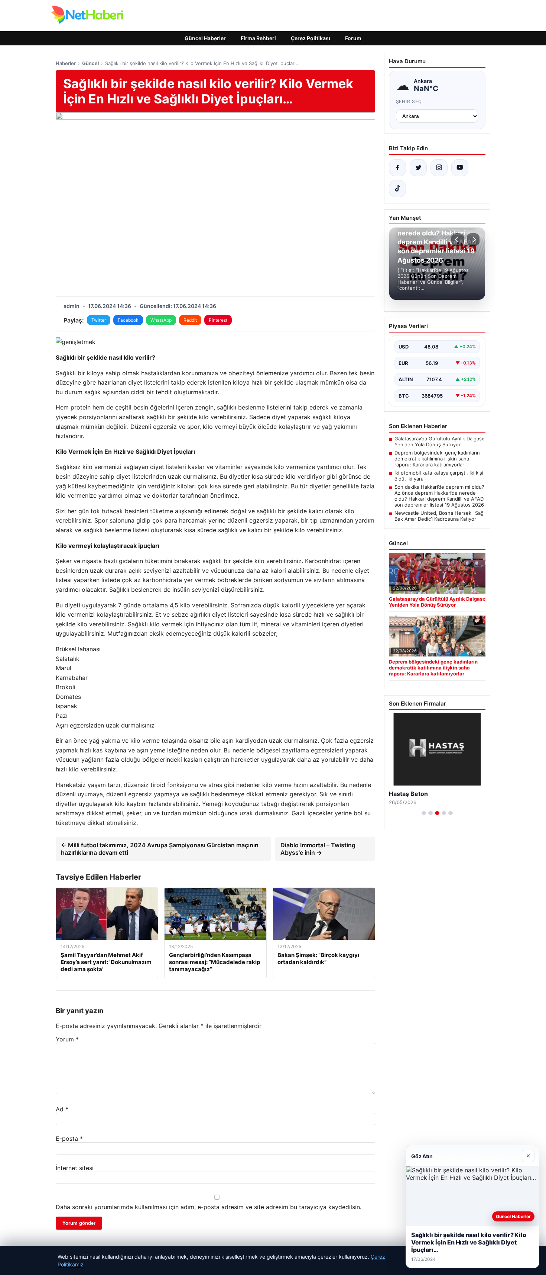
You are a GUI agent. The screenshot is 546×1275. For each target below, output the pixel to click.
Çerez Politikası (310, 38)
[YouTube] (459, 167)
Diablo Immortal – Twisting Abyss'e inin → (317, 848)
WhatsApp (161, 320)
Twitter (98, 320)
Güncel (90, 63)
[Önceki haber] (457, 239)
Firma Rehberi (258, 38)
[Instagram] (439, 167)
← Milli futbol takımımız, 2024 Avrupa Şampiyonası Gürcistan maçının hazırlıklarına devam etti (160, 848)
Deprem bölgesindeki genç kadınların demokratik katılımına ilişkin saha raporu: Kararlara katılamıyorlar (437, 459)
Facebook (128, 320)
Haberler (66, 63)
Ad (62, 1109)
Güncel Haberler (205, 38)
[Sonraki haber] (473, 239)
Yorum (67, 1039)
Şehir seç (409, 101)
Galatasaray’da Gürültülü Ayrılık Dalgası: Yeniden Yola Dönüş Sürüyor (439, 441)
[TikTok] (397, 188)
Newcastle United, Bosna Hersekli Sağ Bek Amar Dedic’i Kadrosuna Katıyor (439, 516)
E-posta (69, 1138)
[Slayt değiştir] (424, 813)
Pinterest (218, 320)
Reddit (190, 320)
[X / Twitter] (418, 167)
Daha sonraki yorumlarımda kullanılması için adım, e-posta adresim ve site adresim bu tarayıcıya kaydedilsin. (208, 1207)
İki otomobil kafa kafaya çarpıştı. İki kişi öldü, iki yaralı (438, 476)
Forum (353, 38)
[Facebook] (397, 167)
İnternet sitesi (75, 1168)
